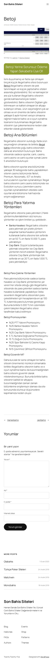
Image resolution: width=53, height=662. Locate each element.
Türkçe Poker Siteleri (15, 569)
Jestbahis (41, 420)
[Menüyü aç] (47, 4)
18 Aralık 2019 (43, 585)
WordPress (45, 657)
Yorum (7, 459)
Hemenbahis (13, 420)
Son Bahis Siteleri (13, 4)
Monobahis (10, 585)
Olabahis (8, 561)
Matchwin (9, 577)
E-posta (7, 502)
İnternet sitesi (9, 513)
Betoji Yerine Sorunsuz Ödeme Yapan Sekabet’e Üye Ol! (26, 69)
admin (14, 58)
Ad (5, 490)
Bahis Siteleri (25, 58)
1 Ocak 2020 (44, 561)
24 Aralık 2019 (43, 569)
